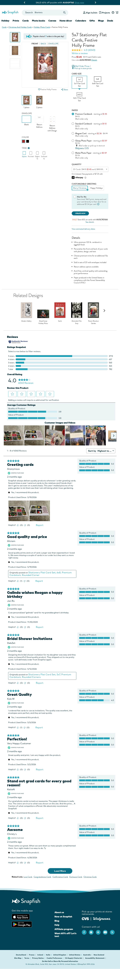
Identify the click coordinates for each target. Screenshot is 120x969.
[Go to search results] (64, 13)
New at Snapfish (63, 916)
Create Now (80, 213)
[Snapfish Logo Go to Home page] (10, 12)
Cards (4, 27)
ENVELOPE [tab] (53, 43)
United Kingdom (59, 955)
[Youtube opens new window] (106, 931)
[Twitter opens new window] (113, 931)
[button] (39, 89)
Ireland (40, 955)
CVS (87, 148)
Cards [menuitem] (25, 20)
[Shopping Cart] (116, 13)
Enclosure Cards (75, 876)
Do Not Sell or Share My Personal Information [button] (60, 961)
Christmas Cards (90, 876)
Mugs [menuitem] (101, 20)
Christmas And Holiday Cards (20, 27)
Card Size (77, 73)
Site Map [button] (17, 958)
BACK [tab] (43, 43)
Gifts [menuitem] (92, 20)
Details (94, 60)
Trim (24, 148)
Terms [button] (26, 958)
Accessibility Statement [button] (95, 958)
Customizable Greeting (84, 184)
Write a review (80, 53)
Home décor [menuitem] (66, 20)
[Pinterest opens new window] (99, 931)
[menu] (64, 89)
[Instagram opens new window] (92, 931)
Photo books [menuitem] (38, 20)
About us (59, 912)
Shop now (79, 2)
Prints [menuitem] (16, 20)
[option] (15, 37)
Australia (87, 955)
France (32, 955)
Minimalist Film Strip (77, 322)
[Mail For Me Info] (98, 204)
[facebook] (85, 931)
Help (56, 924)
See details (90, 222)
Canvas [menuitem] (52, 20)
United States (75, 955)
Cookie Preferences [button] (54, 958)
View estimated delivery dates (83, 228)
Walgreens (79, 148)
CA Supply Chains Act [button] (73, 958)
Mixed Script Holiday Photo (43, 322)
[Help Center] (113, 13)
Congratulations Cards (42, 876)
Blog (56, 920)
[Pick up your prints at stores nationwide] (85, 918)
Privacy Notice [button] (38, 958)
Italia (48, 955)
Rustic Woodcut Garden (93, 322)
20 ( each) (91, 169)
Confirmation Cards (60, 876)
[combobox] (45, 12)
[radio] (23, 141)
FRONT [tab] (35, 43)
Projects (106, 12)
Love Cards (28, 876)
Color (25, 137)
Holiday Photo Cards (42, 27)
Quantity (76, 164)
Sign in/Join (91, 12)
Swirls (60, 321)
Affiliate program (63, 929)
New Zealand (99, 955)
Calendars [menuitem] (80, 20)
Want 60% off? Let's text (65, 935)
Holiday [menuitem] (5, 20)
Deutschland (21, 955)
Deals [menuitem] (110, 20)
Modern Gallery (26, 321)
